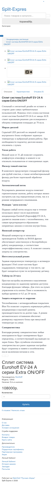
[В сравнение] (6, 356)
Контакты (5, 434)
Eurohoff (19, 377)
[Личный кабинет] (43, 1)
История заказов (9, 464)
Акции (4, 454)
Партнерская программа (12, 452)
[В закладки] (3, 356)
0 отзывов (6, 410)
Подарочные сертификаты (13, 449)
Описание (8, 91)
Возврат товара (8, 437)
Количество (7, 392)
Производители (8, 446)
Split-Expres (14, 9)
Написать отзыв (17, 410)
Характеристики (23, 91)
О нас (4, 422)
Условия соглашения (10, 427)
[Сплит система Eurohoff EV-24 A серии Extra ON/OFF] (28, 52)
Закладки (5, 466)
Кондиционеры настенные (17, 39)
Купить (26, 404)
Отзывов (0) (39, 91)
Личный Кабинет (9, 461)
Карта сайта (7, 439)
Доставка (5, 425)
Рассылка (6, 469)
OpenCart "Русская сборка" (24, 478)
